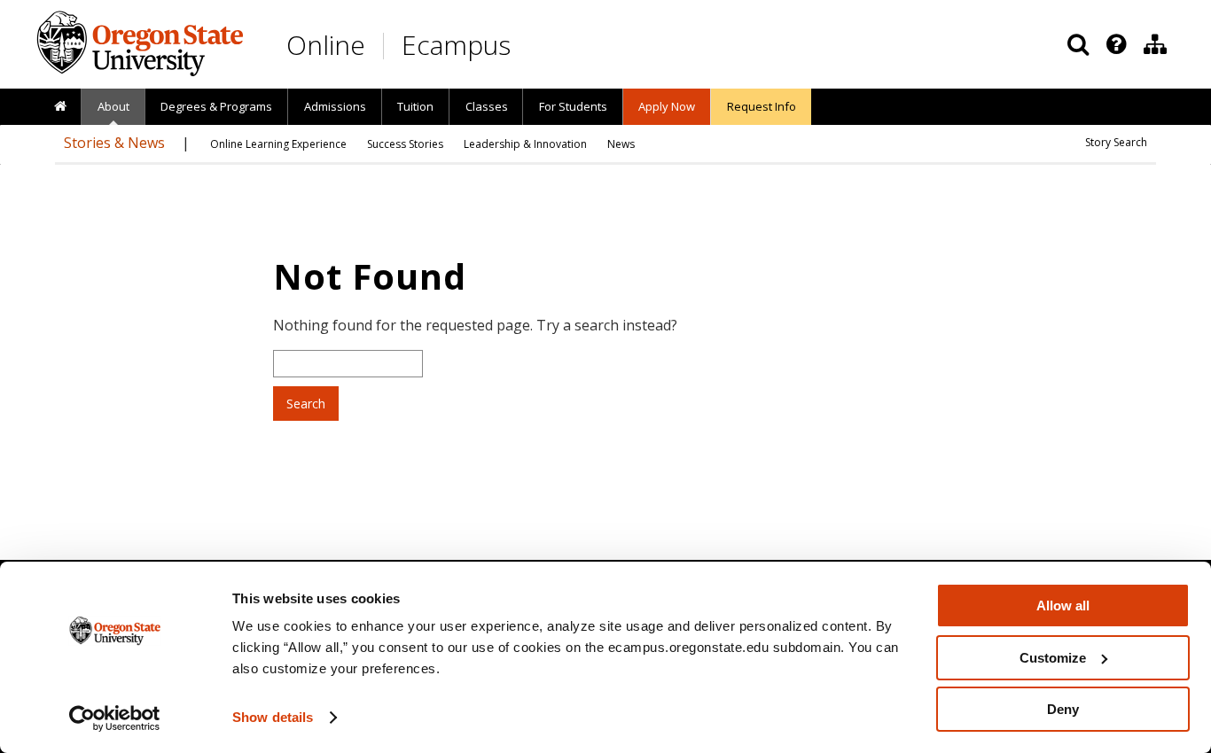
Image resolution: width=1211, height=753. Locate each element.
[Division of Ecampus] (1155, 44)
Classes (486, 106)
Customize (1053, 657)
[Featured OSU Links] (1116, 44)
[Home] (60, 107)
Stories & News (114, 142)
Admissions (335, 106)
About (113, 106)
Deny (1063, 709)
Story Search (1116, 142)
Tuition (415, 106)
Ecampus (456, 45)
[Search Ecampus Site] (1078, 44)
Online (325, 45)
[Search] (1078, 44)
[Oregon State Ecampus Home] (386, 45)
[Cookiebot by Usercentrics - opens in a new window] (114, 718)
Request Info (761, 106)
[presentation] (1115, 44)
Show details (272, 717)
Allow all (1063, 605)
